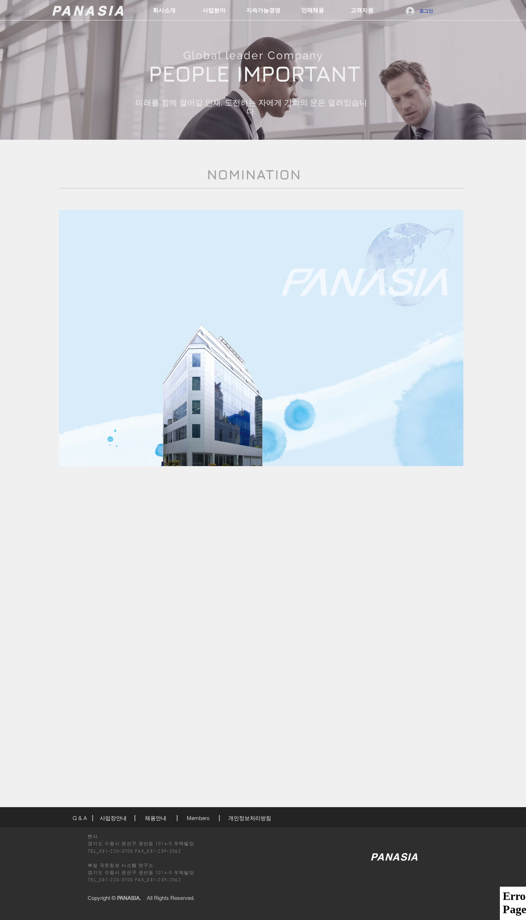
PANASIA (89, 10)
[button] (214, 10)
